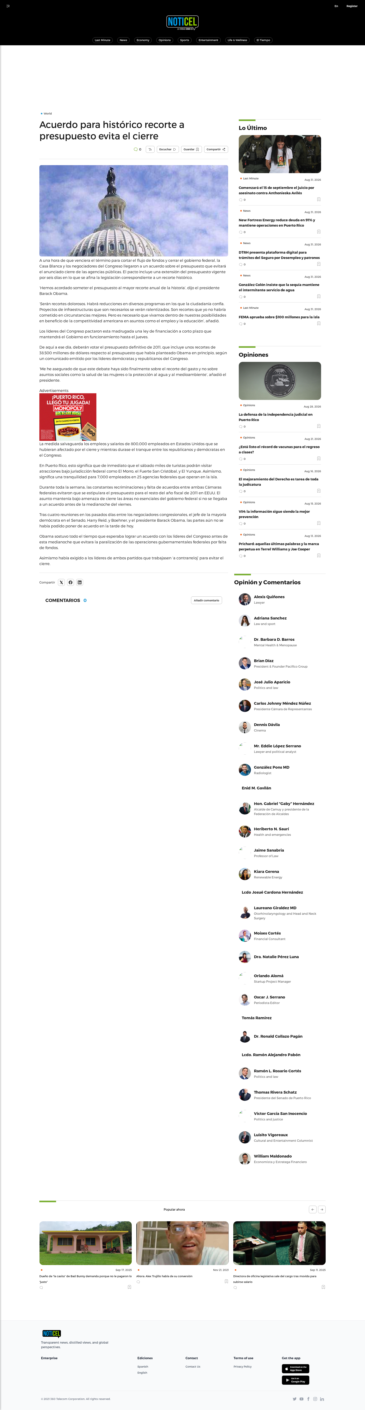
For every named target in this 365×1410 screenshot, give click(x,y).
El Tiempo (263, 40)
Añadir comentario (206, 600)
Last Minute (102, 40)
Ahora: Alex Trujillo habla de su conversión (67, 1276)
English (142, 1372)
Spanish (142, 1366)
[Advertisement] (182, 73)
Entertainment (208, 40)
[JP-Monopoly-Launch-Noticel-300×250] (133, 417)
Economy (143, 40)
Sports (184, 40)
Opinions (165, 40)
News (123, 40)
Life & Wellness (237, 40)
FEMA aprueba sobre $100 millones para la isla (279, 317)
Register (352, 6)
